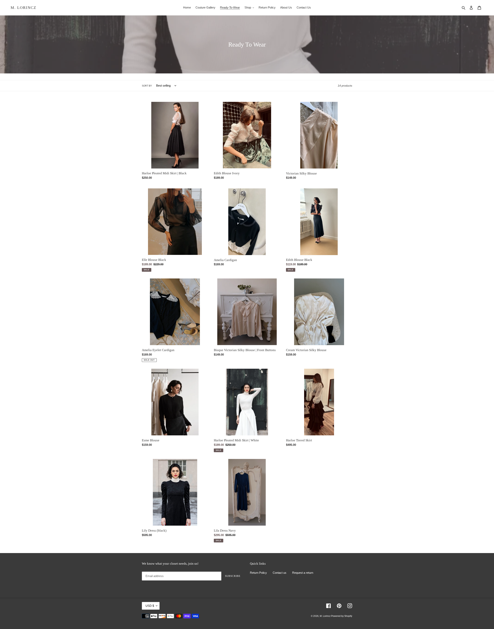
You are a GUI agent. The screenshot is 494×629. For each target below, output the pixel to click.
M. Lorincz (23, 7)
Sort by (147, 85)
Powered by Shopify (341, 616)
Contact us (279, 572)
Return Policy (258, 572)
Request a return (302, 572)
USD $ (149, 605)
